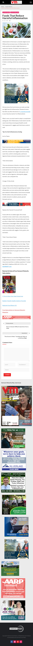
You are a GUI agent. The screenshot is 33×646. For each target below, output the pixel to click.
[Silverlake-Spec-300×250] (14, 460)
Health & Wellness (15, 12)
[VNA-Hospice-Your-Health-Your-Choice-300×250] (16, 527)
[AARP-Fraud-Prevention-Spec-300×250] (13, 588)
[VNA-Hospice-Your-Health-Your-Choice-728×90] (16, 142)
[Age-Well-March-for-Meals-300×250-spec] (13, 610)
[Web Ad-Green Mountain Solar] (10, 568)
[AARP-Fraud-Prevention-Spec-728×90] (16, 318)
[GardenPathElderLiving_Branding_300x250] (14, 505)
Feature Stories (6, 12)
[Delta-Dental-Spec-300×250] (13, 438)
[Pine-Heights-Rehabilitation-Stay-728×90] (16, 205)
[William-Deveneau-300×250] (13, 482)
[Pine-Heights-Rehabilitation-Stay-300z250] (16, 93)
